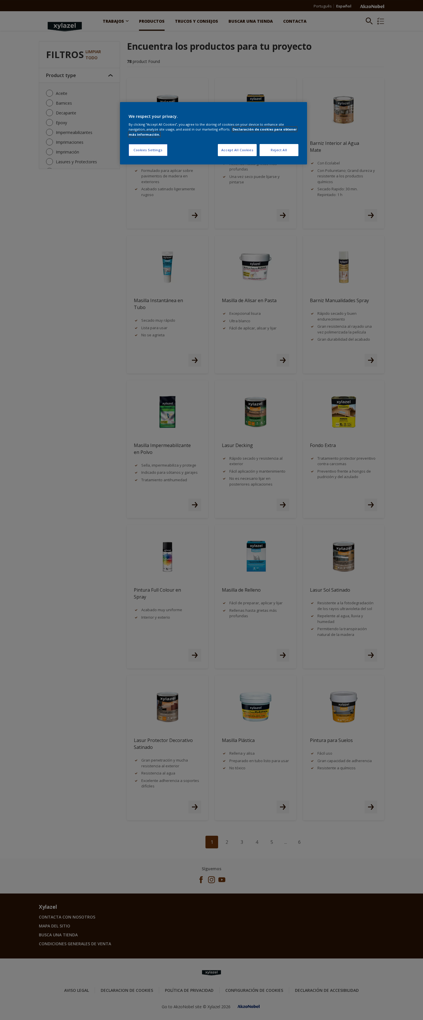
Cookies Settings (148, 150)
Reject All (279, 150)
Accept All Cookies (237, 150)
